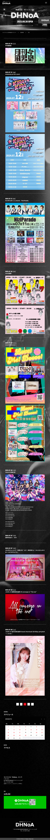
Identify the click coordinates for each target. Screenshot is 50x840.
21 (41, 732)
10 (19, 729)
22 (8, 735)
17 (19, 732)
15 (8, 732)
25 (25, 735)
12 (31, 729)
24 (19, 735)
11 (25, 729)
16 (14, 732)
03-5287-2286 (10, 782)
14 (41, 729)
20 (36, 732)
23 (14, 735)
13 (36, 729)
